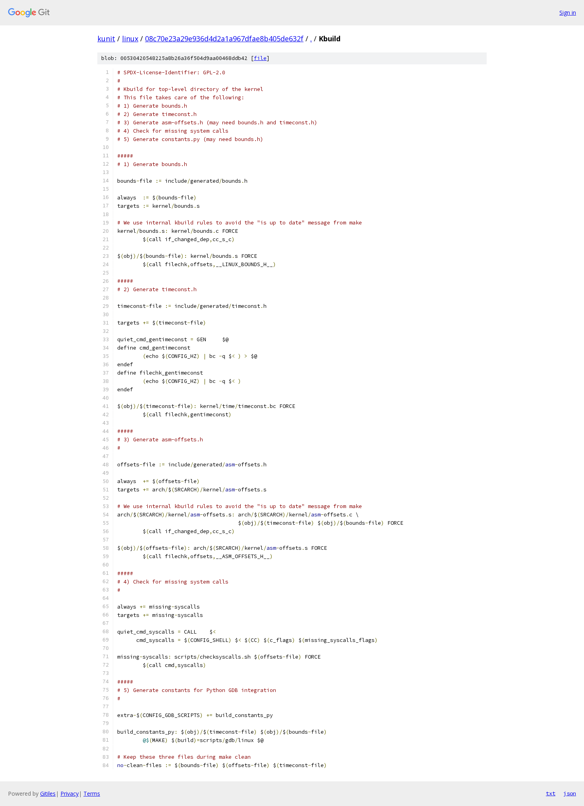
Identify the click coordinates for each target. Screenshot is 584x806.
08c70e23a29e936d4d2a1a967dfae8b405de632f (224, 38)
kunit (106, 38)
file (260, 58)
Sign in (567, 12)
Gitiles (48, 793)
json (569, 793)
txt (550, 793)
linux (130, 38)
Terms (91, 793)
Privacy (69, 793)
